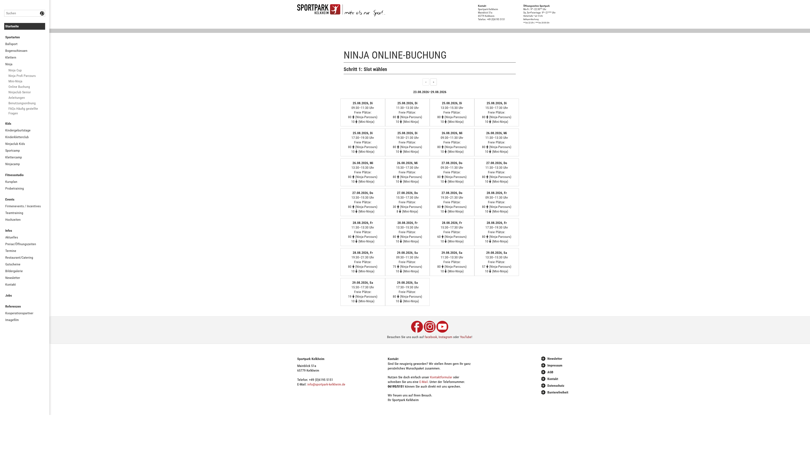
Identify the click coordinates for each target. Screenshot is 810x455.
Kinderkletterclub (17, 137)
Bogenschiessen (16, 51)
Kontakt (10, 284)
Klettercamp (13, 157)
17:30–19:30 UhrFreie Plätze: (362, 142)
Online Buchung (19, 87)
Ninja (8, 64)
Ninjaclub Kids (15, 144)
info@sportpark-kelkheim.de (326, 384)
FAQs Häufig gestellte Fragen (23, 111)
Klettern (10, 57)
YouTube (465, 337)
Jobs (8, 295)
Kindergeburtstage (18, 130)
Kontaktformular (441, 377)
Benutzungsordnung (22, 103)
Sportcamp (12, 151)
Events (9, 199)
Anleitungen (16, 98)
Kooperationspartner (19, 313)
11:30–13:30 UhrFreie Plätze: (407, 112)
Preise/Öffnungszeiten (20, 244)
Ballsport (11, 44)
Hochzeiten (13, 220)
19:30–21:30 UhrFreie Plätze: (407, 142)
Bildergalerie (14, 271)
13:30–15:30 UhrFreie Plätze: (452, 112)
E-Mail (423, 382)
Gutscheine (12, 264)
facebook (431, 337)
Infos (8, 231)
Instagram (445, 337)
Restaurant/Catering (19, 258)
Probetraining (14, 188)
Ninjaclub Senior (19, 92)
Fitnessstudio (14, 175)
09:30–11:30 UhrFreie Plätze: (362, 112)
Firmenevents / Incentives (23, 206)
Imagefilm (12, 320)
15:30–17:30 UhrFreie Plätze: (496, 112)
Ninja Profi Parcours (22, 76)
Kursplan (11, 182)
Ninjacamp (12, 164)
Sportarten (12, 37)
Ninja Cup (15, 70)
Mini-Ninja (15, 81)
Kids (8, 124)
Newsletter (12, 278)
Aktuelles (11, 237)
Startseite (12, 26)
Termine (10, 251)
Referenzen (13, 306)
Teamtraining (14, 213)
